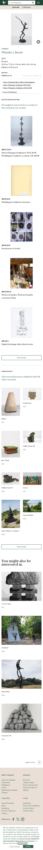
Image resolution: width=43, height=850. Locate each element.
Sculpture (5, 49)
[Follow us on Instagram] (22, 819)
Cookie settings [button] (14, 846)
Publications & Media (33, 75)
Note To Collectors (9, 811)
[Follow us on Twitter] (18, 819)
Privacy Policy (28, 808)
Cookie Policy (28, 811)
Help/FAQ (27, 803)
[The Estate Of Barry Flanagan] (5, 3)
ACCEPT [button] (28, 846)
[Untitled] (22, 29)
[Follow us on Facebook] (13, 819)
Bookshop (5, 808)
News (4, 806)
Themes (5, 793)
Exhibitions (7, 75)
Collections (26, 7)
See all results (21, 357)
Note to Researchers (30, 785)
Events (4, 788)
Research (26, 780)
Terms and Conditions (31, 806)
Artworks (15, 7)
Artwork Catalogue (9, 780)
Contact (4, 813)
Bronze (5, 61)
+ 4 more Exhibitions (9, 92)
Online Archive (28, 782)
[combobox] (19, 3)
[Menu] (38, 2)
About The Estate (8, 803)
